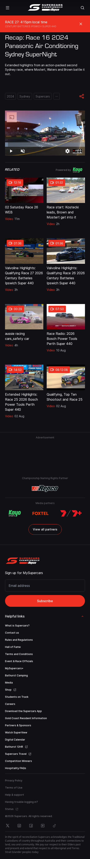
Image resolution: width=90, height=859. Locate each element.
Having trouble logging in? (21, 801)
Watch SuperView (16, 732)
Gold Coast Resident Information (26, 718)
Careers (10, 704)
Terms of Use (13, 787)
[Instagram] (19, 825)
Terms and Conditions (19, 654)
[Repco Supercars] (45, 7)
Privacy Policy (13, 780)
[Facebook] (30, 825)
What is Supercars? (17, 625)
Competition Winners (18, 761)
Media (9, 682)
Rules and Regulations (19, 639)
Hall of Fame (13, 646)
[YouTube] (42, 825)
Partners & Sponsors (18, 725)
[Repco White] (45, 488)
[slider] (45, 144)
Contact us (12, 632)
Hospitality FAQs (15, 768)
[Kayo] (14, 513)
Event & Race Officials (19, 661)
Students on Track (16, 696)
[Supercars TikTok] (54, 825)
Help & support (14, 794)
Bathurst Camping (16, 675)
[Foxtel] (40, 513)
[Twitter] (7, 825)
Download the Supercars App (23, 711)
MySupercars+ (14, 668)
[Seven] (71, 513)
